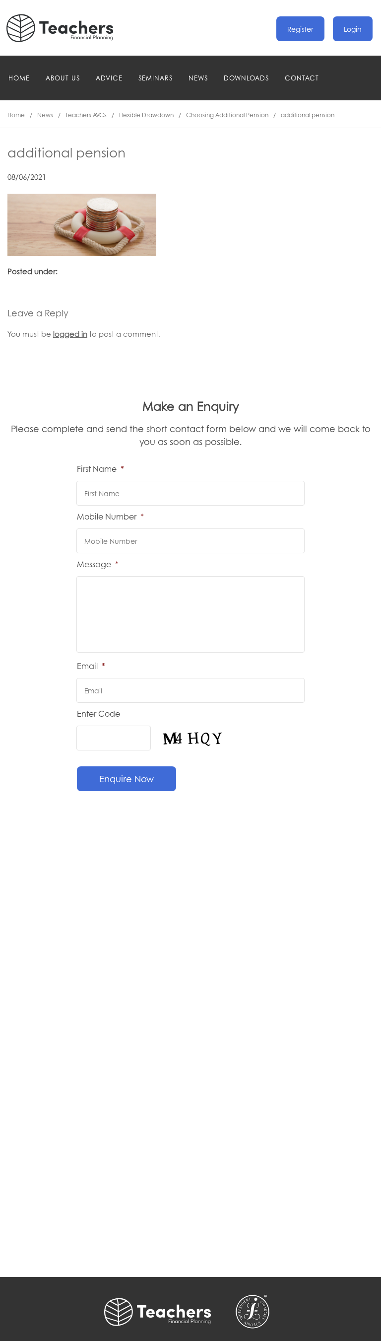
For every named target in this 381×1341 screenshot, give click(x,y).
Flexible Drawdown (146, 115)
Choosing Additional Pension (227, 115)
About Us (63, 77)
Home (19, 77)
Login (353, 29)
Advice (109, 77)
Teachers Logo (68, 28)
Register (300, 29)
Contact (302, 77)
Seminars (155, 77)
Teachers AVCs (86, 115)
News (198, 77)
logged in (70, 333)
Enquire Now (126, 778)
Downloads (246, 77)
